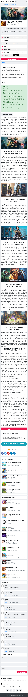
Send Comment (22, 672)
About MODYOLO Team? (9, 686)
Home (4, 680)
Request (19, 680)
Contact (18, 686)
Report (23, 680)
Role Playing (16, 43)
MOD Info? (4, 62)
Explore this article (7, 114)
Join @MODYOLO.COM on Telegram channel (14, 443)
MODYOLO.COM (8, 1)
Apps (13, 680)
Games (9, 680)
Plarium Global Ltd (17, 40)
